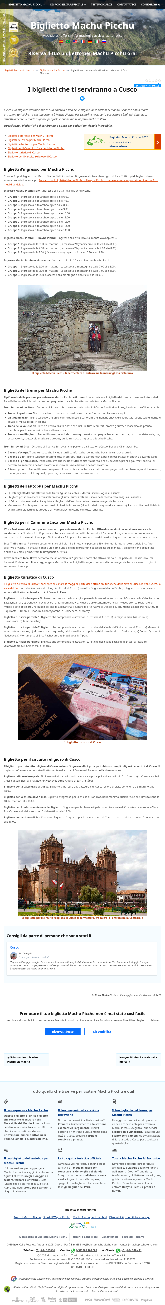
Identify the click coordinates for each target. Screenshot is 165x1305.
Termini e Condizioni (84, 1237)
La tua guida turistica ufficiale (79, 1158)
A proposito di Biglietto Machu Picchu (43, 1237)
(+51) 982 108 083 (86, 1250)
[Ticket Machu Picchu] (75, 42)
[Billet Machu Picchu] (83, 42)
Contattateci (110, 1237)
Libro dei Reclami (133, 1237)
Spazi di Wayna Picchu (56, 1217)
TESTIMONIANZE (101, 4)
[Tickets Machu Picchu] (90, 42)
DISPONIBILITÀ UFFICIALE (66, 4)
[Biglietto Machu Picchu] (97, 42)
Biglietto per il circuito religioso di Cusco (32, 156)
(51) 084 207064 (45, 1250)
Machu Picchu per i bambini (90, 1217)
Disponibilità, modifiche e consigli (129, 1217)
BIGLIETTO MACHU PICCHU (25, 4)
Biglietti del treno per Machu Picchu (29, 140)
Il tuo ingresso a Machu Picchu (26, 1110)
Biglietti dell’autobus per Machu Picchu (31, 144)
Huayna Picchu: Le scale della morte (138, 1059)
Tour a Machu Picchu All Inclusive (136, 1158)
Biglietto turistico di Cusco (24, 152)
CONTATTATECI (126, 4)
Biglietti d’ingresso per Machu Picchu (30, 136)
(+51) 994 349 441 (131, 1250)
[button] (63, 1031)
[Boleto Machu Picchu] (61, 42)
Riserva (155, 4)
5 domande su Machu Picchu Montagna (22, 1059)
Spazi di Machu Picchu (27, 1217)
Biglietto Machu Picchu (82, 25)
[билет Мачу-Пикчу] (104, 42)
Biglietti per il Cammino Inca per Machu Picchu (36, 148)
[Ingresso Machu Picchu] (68, 42)
